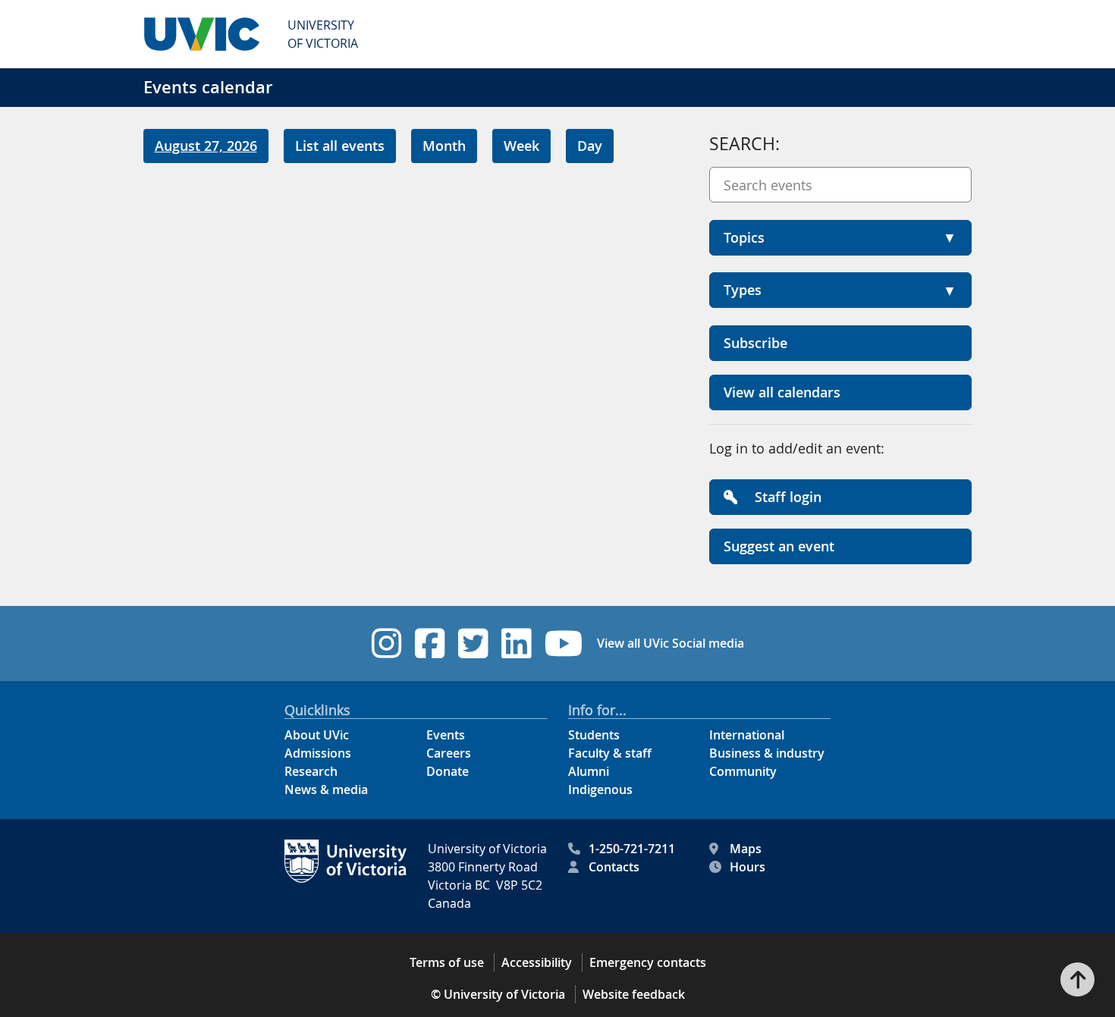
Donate (447, 771)
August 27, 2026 (206, 146)
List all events (340, 146)
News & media (326, 789)
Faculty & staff (610, 753)
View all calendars (782, 392)
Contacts (614, 866)
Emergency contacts (647, 962)
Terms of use (447, 962)
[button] (840, 238)
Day (589, 146)
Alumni (588, 771)
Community (743, 771)
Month (444, 146)
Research (311, 771)
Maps (746, 848)
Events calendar (207, 87)
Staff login (786, 497)
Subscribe (755, 343)
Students (594, 735)
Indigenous (600, 789)
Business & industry (766, 753)
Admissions (317, 753)
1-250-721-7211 (632, 848)
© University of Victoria (498, 994)
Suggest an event (779, 546)
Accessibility (536, 962)
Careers (448, 753)
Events (445, 735)
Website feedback (634, 994)
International (746, 735)
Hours (747, 866)
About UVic (316, 735)
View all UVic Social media (670, 643)
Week (521, 146)
